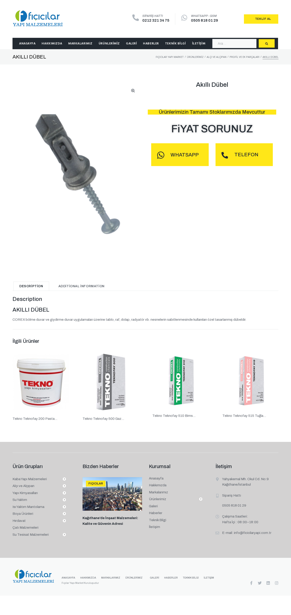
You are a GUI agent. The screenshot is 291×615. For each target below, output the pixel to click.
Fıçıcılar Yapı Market (170, 57)
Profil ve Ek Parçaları (244, 57)
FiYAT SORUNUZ (212, 129)
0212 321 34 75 (155, 20)
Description (31, 286)
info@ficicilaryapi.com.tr (252, 533)
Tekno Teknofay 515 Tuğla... (244, 416)
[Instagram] (276, 583)
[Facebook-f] (251, 583)
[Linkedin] (268, 583)
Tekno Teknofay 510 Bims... (174, 416)
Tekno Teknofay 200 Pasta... (35, 418)
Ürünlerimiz (195, 57)
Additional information (81, 286)
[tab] (31, 286)
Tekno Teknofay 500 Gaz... (103, 418)
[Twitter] (260, 583)
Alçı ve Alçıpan (216, 57)
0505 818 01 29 (204, 20)
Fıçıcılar (95, 483)
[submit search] (267, 43)
